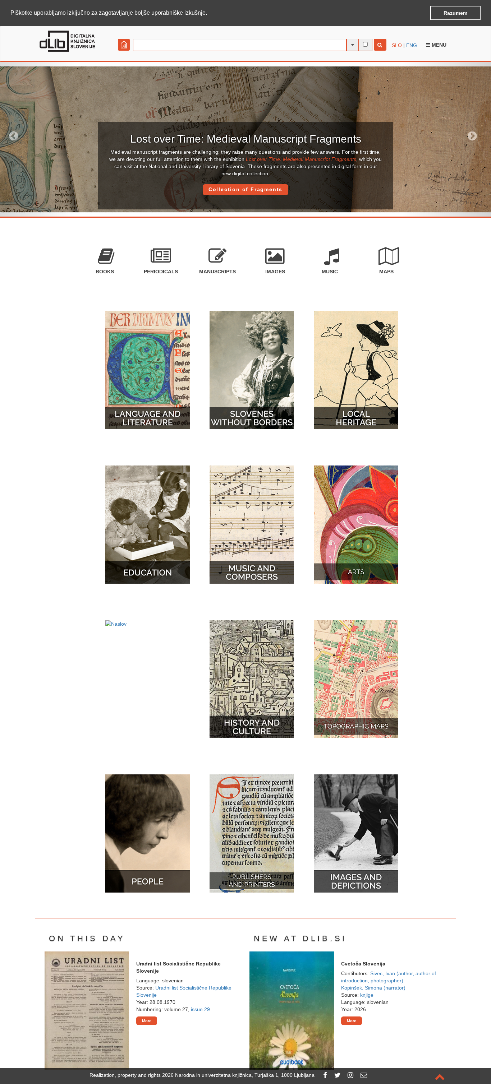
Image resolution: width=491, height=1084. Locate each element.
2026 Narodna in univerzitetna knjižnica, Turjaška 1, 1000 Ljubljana (238, 1075)
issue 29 (200, 1009)
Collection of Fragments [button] (245, 189)
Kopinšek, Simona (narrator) (373, 988)
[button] (209, 13)
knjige (366, 995)
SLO (397, 45)
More (146, 1021)
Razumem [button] (455, 13)
